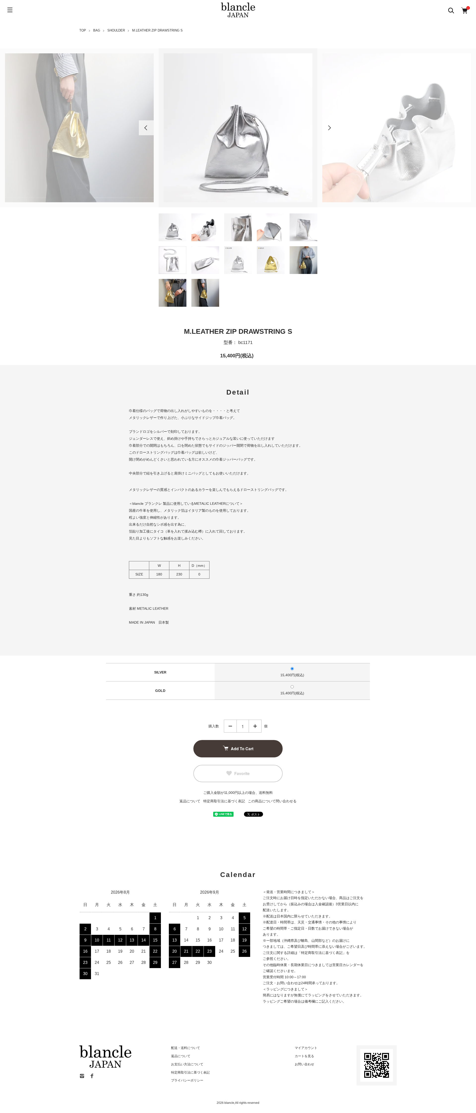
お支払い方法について (187, 1064)
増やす (255, 726)
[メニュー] (10, 10)
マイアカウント (306, 1048)
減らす (230, 726)
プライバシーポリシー (187, 1080)
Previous (146, 127)
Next (329, 127)
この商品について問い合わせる (272, 801)
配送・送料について (185, 1048)
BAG (96, 30)
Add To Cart (242, 748)
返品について (189, 801)
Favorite (242, 773)
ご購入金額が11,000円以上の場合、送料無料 (238, 793)
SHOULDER (116, 30)
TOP (82, 30)
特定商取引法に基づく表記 (224, 801)
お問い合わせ (304, 1064)
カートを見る (304, 1056)
